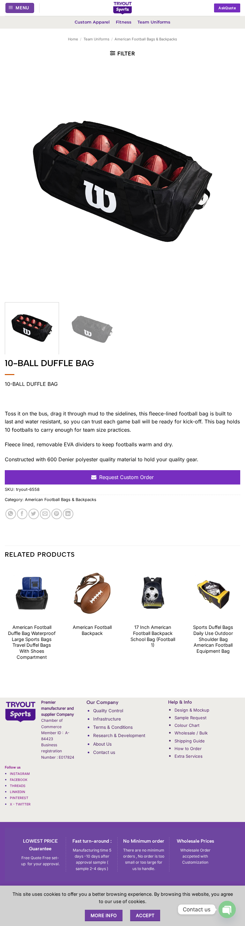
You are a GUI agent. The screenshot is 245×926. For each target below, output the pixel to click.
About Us (102, 744)
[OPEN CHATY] (227, 909)
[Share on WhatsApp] (10, 514)
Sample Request (190, 717)
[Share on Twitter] (33, 514)
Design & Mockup (191, 710)
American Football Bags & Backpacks (146, 39)
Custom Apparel (92, 22)
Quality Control (108, 710)
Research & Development (119, 735)
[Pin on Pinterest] (56, 514)
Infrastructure (107, 718)
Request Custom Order (126, 477)
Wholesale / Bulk (191, 732)
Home (73, 39)
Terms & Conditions (113, 727)
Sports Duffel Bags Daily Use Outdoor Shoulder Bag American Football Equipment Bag (213, 639)
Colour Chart (186, 725)
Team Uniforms (153, 22)
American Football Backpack (92, 630)
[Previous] (5, 631)
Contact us (104, 752)
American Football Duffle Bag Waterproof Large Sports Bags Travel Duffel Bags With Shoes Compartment (32, 642)
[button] (19, 8)
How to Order (188, 748)
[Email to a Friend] (45, 514)
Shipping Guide (189, 740)
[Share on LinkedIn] (68, 514)
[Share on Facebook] (22, 514)
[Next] (240, 631)
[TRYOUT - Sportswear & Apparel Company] (122, 8)
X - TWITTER (21, 804)
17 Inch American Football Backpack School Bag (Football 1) (152, 636)
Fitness (123, 22)
